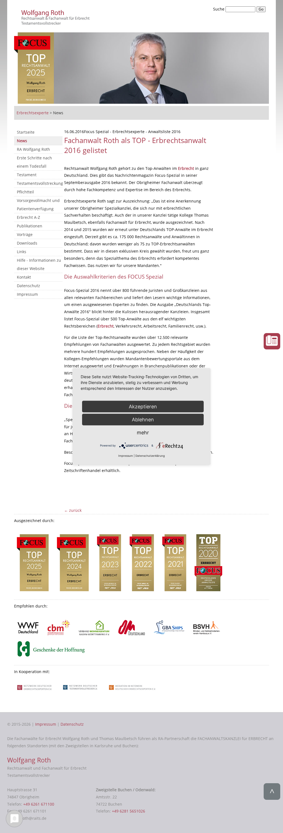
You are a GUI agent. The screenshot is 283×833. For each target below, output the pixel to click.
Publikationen (29, 226)
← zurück (73, 510)
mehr (143, 432)
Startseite (26, 132)
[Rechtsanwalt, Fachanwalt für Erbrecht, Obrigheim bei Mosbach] (56, 23)
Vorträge (25, 234)
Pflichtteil (25, 191)
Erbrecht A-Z (28, 217)
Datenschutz (28, 285)
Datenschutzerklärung (150, 455)
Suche (219, 9)
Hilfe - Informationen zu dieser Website (39, 264)
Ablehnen (143, 419)
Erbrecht (186, 168)
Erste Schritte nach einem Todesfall (34, 162)
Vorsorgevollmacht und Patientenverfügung (38, 204)
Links (21, 251)
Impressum (27, 294)
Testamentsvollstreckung (39, 183)
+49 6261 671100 (38, 804)
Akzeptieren (143, 406)
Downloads (27, 243)
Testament (26, 174)
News (22, 140)
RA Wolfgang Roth (33, 149)
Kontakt (24, 277)
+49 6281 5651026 (128, 811)
